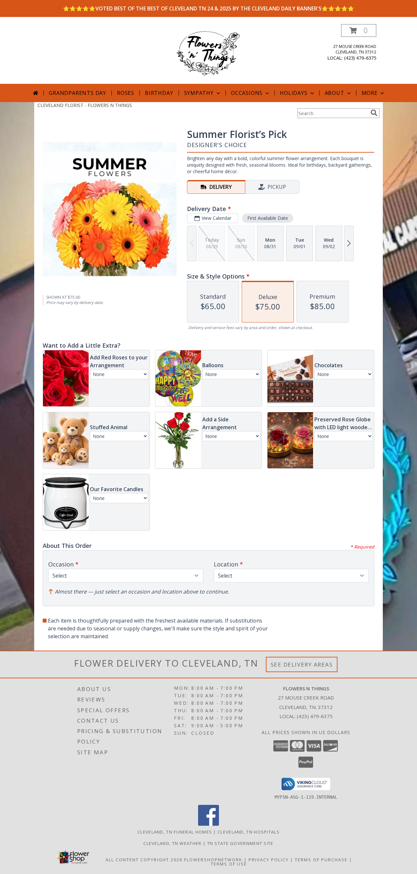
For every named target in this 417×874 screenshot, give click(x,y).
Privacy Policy (269, 860)
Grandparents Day (77, 93)
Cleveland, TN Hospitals (249, 832)
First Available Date (267, 218)
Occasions (247, 93)
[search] (374, 112)
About (334, 93)
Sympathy (199, 93)
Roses (125, 93)
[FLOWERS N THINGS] (208, 54)
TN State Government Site (240, 843)
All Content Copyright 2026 (144, 860)
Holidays (293, 93)
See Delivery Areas (302, 664)
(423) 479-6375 (360, 58)
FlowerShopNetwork (213, 860)
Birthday (159, 93)
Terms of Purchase (321, 860)
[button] (358, 30)
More (370, 93)
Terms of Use (229, 864)
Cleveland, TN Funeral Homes (174, 832)
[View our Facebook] (208, 824)
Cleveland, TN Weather (172, 843)
